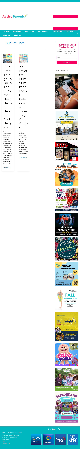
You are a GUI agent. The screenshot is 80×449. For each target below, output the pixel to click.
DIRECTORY (7, 35)
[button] (77, 33)
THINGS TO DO (29, 31)
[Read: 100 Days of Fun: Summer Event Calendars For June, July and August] (23, 58)
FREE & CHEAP (17, 31)
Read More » (7, 167)
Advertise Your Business (9, 437)
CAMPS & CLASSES (43, 31)
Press (3, 441)
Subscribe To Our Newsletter (11, 435)
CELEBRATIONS (57, 31)
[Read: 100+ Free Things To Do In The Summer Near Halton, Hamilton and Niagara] (7, 58)
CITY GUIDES (69, 31)
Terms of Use (6, 443)
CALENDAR (6, 31)
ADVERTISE (17, 35)
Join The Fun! (66, 62)
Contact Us (5, 439)
